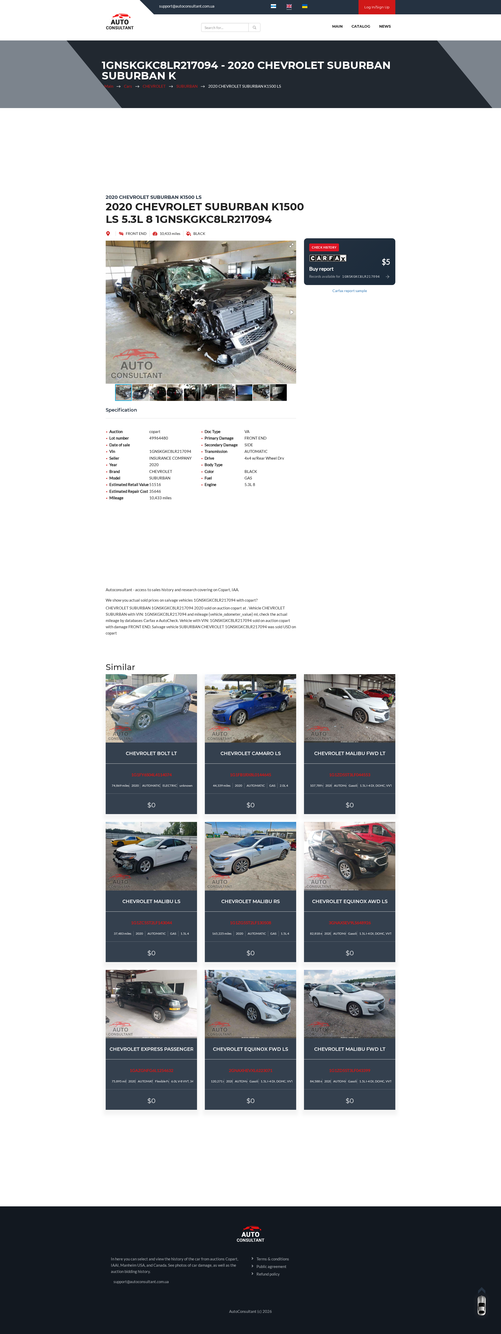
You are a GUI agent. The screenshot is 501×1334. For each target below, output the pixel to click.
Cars (128, 86)
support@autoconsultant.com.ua (186, 6)
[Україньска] (304, 6)
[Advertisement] (250, 149)
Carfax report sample (349, 290)
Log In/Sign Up (377, 7)
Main (337, 26)
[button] (291, 245)
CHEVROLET (154, 86)
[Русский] (273, 6)
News (385, 26)
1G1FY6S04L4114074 (151, 774)
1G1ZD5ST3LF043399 (349, 1070)
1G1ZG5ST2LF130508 (250, 922)
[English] (289, 6)
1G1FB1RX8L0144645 (250, 774)
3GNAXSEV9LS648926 (350, 922)
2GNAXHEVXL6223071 (250, 1070)
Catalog (360, 26)
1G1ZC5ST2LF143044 (151, 922)
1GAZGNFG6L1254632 (151, 1070)
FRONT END (136, 233)
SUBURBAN (187, 86)
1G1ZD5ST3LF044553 (349, 774)
